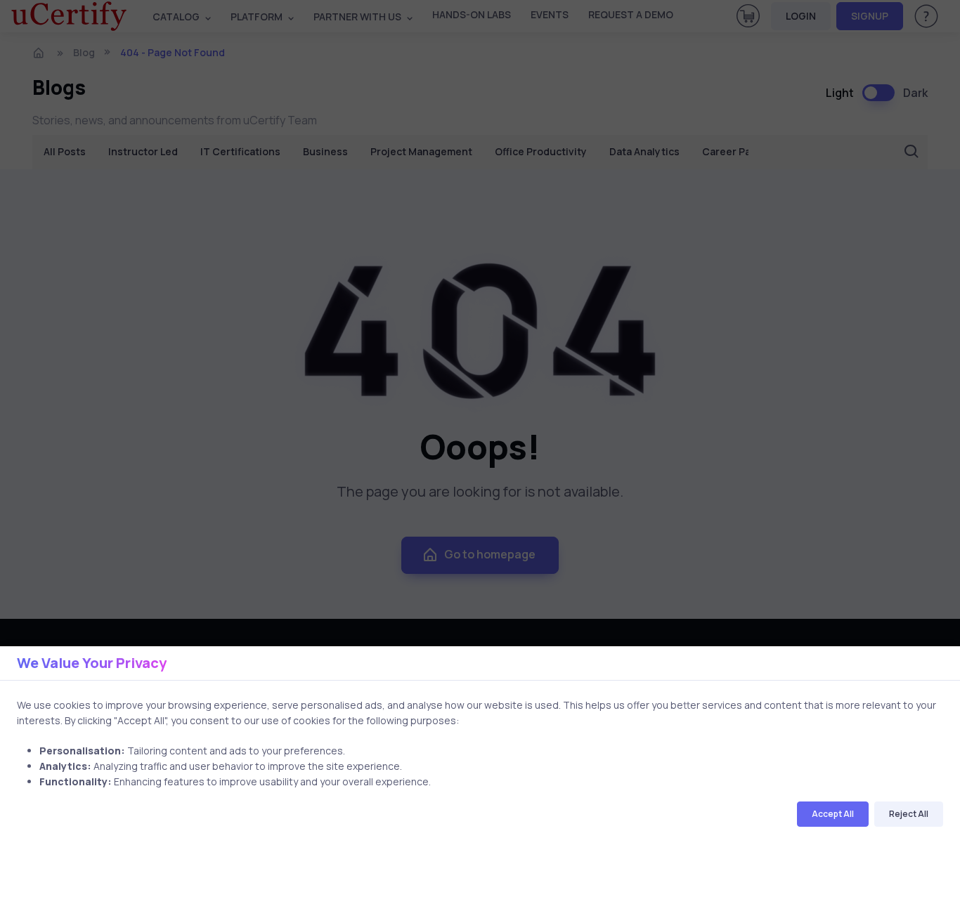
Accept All (833, 814)
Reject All (908, 814)
